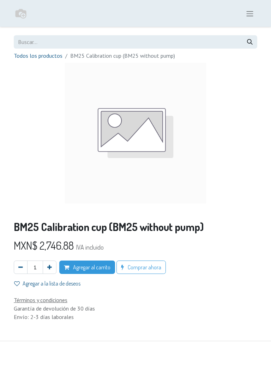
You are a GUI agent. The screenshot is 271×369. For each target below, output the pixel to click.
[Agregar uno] (49, 267)
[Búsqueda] (249, 42)
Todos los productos (38, 55)
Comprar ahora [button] (144, 267)
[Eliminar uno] (21, 267)
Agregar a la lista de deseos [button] (51, 283)
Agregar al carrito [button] (91, 267)
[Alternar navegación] (249, 13)
